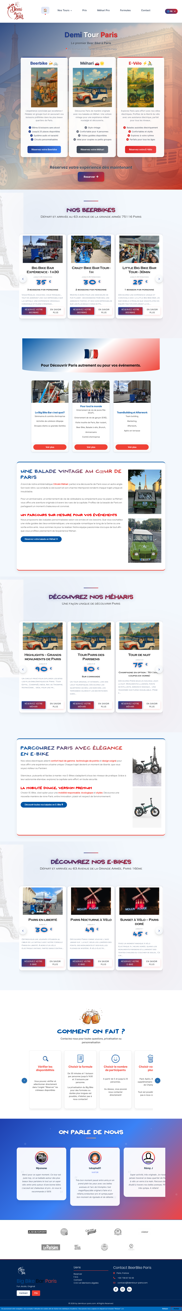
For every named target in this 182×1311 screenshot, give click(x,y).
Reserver (89, 176)
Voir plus (50, 447)
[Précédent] (23, 279)
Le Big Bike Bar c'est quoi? (50, 412)
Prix (84, 10)
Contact (145, 10)
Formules (125, 10)
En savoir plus (55, 311)
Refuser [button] (165, 1309)
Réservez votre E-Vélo (140, 149)
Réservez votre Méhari (92, 149)
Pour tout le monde (91, 406)
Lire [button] (122, 1309)
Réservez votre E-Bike (33, 963)
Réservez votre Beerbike (44, 149)
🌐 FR (169, 11)
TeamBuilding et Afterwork (132, 412)
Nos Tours (64, 10)
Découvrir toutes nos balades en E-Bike (43, 804)
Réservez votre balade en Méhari (40, 539)
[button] (24, 1080)
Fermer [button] (176, 1309)
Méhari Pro (103, 10)
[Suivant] (159, 279)
